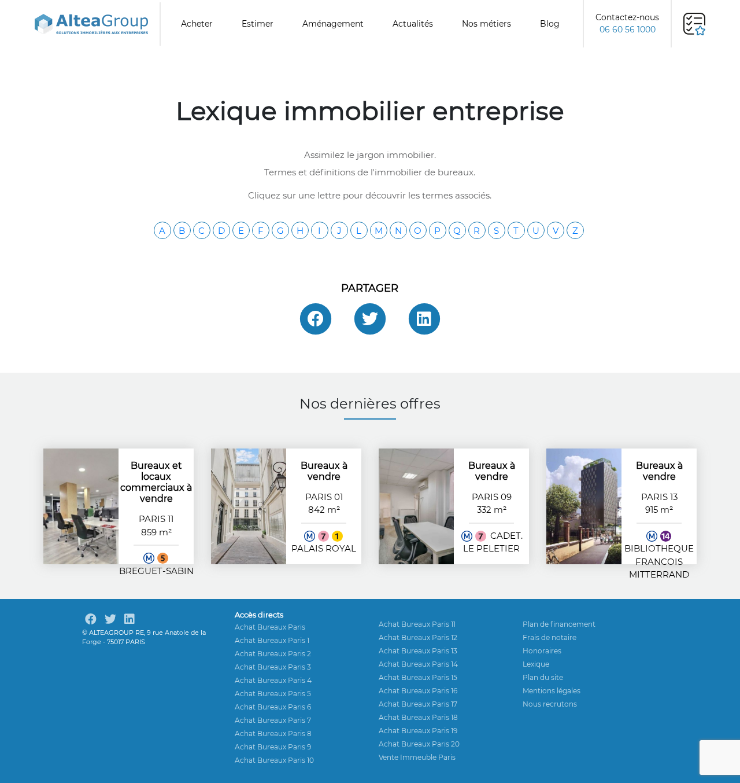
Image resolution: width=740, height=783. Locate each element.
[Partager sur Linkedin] (424, 319)
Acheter (197, 24)
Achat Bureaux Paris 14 (418, 664)
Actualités (413, 24)
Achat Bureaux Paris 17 (418, 704)
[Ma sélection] (694, 24)
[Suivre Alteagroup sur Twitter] (110, 619)
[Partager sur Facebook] (315, 319)
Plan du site (543, 677)
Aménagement (333, 24)
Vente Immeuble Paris (417, 757)
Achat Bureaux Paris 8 (273, 733)
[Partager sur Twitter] (370, 319)
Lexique (536, 664)
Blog (550, 24)
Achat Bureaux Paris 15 (418, 677)
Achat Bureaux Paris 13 (418, 650)
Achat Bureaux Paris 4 (273, 680)
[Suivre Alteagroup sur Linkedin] (129, 619)
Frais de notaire (549, 637)
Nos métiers (486, 24)
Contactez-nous (627, 23)
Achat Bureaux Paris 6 (273, 707)
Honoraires (542, 650)
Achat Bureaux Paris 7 (273, 720)
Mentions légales (551, 690)
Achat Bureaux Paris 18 (418, 717)
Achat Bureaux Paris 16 (418, 690)
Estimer (257, 24)
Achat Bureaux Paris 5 (273, 693)
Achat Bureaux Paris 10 (274, 760)
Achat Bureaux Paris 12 (418, 637)
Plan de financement (559, 624)
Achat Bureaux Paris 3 (273, 667)
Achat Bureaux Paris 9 (273, 746)
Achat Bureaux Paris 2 (273, 653)
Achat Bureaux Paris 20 (419, 744)
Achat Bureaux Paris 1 (272, 640)
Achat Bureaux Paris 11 (417, 624)
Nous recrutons (550, 704)
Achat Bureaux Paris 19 (418, 730)
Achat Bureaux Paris (270, 627)
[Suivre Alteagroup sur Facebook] (90, 619)
